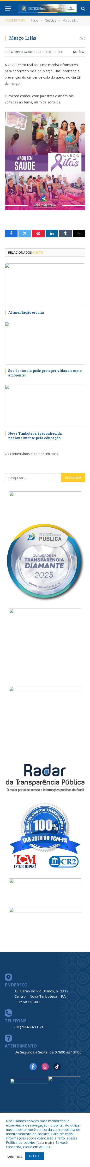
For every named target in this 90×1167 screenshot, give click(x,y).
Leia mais (45, 1142)
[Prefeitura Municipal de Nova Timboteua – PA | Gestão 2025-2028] (47, 8)
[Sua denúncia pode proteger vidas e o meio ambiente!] (45, 343)
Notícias (79, 52)
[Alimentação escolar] (45, 284)
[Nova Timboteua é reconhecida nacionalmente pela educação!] (45, 406)
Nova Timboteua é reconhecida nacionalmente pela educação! (35, 435)
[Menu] (8, 8)
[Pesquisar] (82, 8)
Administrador (22, 52)
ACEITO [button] (35, 1156)
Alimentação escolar (26, 312)
